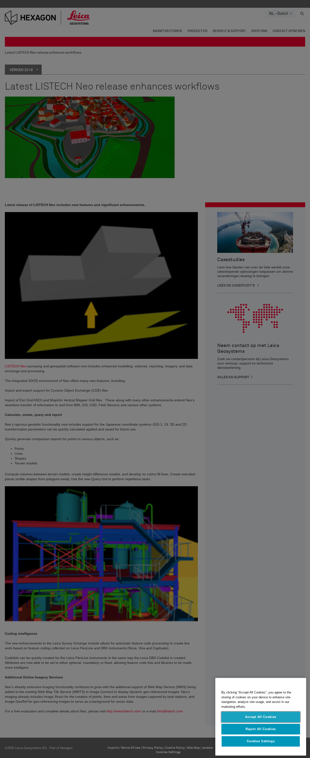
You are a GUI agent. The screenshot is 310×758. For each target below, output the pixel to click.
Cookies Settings (261, 741)
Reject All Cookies (261, 729)
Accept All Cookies (260, 717)
